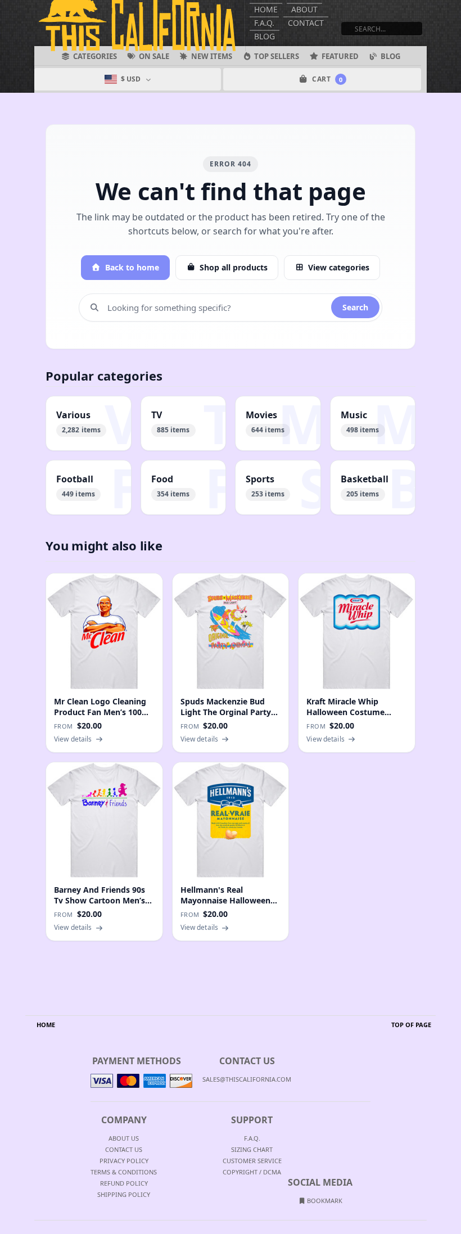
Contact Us (123, 1149)
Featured (340, 56)
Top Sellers (276, 56)
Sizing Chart (252, 1149)
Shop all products (234, 267)
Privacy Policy (124, 1160)
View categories (338, 267)
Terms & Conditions (124, 1172)
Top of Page (411, 1024)
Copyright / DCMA (252, 1172)
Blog (264, 36)
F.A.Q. (264, 22)
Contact (306, 22)
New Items (211, 56)
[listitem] (89, 423)
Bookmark (323, 1200)
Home (266, 9)
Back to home (132, 267)
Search (355, 307)
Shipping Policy (123, 1194)
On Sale (154, 56)
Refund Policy (124, 1183)
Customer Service (252, 1160)
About (304, 9)
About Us (124, 1138)
